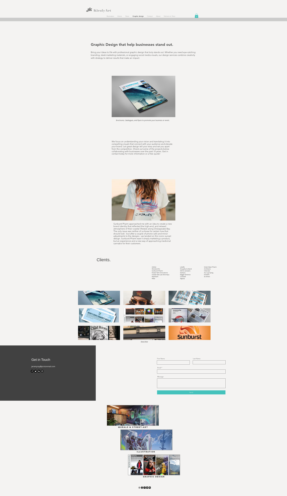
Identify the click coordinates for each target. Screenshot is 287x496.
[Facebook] (32, 371)
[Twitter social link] (147, 488)
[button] (196, 15)
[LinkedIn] (38, 371)
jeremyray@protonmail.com (43, 366)
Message (160, 376)
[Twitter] (35, 371)
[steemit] (150, 488)
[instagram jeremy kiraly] (139, 488)
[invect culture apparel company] (142, 488)
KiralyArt (102, 10)
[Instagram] (42, 371)
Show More (144, 341)
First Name (161, 358)
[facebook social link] (145, 488)
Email (159, 367)
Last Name (196, 358)
